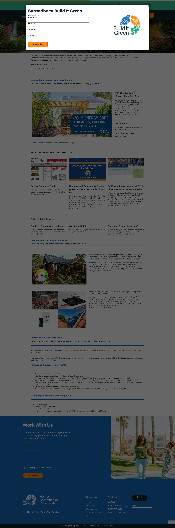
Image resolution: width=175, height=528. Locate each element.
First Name (32, 23)
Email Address (33, 17)
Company (31, 35)
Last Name (32, 29)
